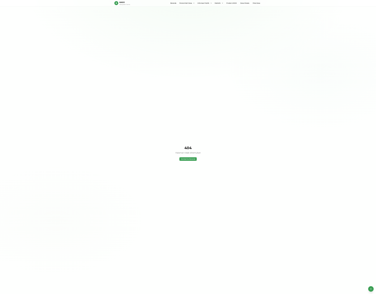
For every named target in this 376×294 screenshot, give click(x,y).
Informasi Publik (203, 3)
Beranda (173, 3)
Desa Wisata (244, 3)
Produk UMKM (231, 3)
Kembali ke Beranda (188, 159)
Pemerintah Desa (185, 3)
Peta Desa (256, 3)
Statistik (218, 3)
